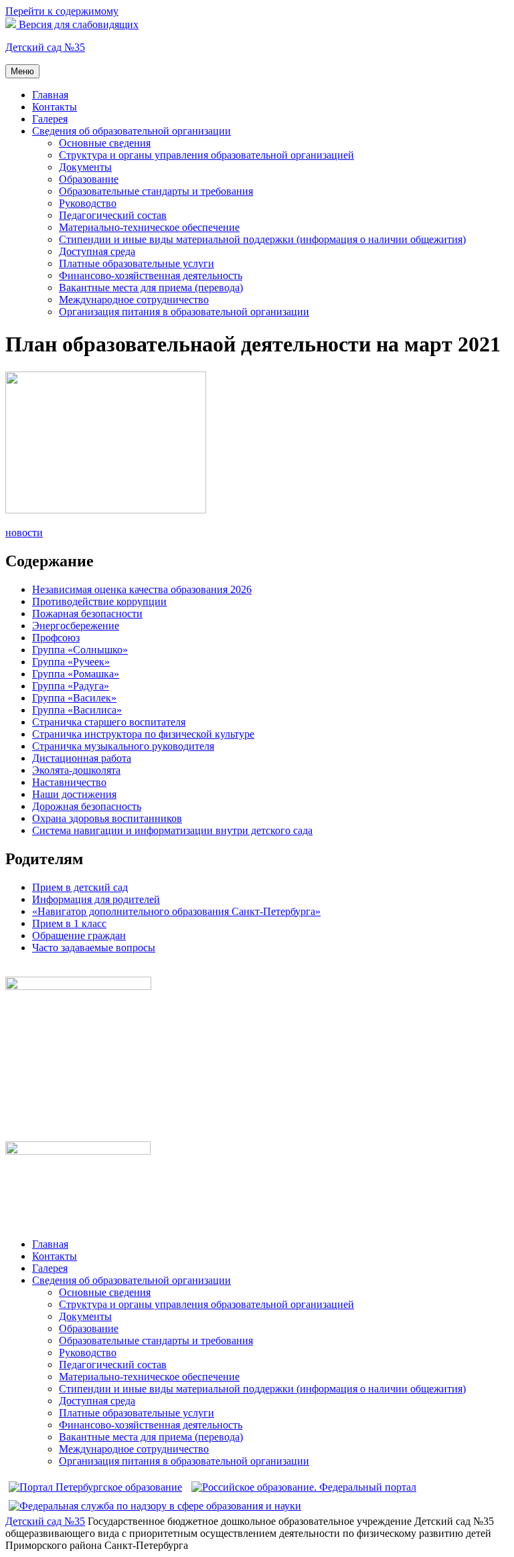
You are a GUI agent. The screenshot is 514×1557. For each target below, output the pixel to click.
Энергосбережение (75, 625)
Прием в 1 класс (69, 923)
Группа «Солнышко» (80, 649)
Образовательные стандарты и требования (156, 191)
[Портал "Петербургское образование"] (95, 1487)
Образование (88, 179)
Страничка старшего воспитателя (108, 722)
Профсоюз (56, 637)
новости (24, 532)
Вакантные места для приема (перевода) (151, 287)
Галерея (50, 119)
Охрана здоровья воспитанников (107, 818)
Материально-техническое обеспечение (149, 227)
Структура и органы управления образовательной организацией (206, 155)
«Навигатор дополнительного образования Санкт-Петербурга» (176, 911)
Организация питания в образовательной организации (184, 311)
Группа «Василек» (74, 698)
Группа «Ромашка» (75, 673)
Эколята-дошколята (76, 770)
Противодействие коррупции (99, 601)
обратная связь (38, 970)
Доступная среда (97, 251)
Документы (85, 167)
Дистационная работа (81, 758)
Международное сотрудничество (134, 299)
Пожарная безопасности (87, 613)
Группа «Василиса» (77, 710)
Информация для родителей (96, 899)
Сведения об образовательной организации (131, 131)
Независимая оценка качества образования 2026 (142, 589)
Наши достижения (74, 794)
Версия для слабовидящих (77, 24)
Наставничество (69, 782)
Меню (22, 71)
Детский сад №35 (45, 47)
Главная (50, 94)
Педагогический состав (113, 215)
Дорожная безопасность (86, 806)
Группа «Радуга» (70, 685)
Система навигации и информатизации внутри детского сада (172, 830)
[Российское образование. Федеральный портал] (303, 1487)
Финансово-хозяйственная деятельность (150, 275)
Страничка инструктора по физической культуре (143, 734)
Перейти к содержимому (61, 11)
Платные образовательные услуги (136, 263)
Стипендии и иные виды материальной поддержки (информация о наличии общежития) (262, 239)
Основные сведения (105, 143)
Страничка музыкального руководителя (123, 746)
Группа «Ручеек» (71, 661)
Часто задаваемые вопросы (93, 947)
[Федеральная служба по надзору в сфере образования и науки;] (155, 1505)
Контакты (54, 106)
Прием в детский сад (80, 887)
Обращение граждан (79, 935)
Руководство (87, 203)
